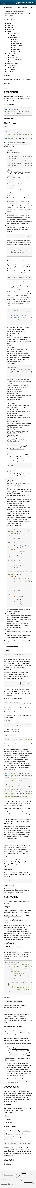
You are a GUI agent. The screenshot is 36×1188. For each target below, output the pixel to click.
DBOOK (24, 1173)
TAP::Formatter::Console (14, 415)
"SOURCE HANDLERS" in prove (15, 1019)
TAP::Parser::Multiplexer (14, 427)
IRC (9, 1184)
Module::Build (14, 57)
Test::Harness (8, 1164)
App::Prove (23, 1020)
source (14, 7)
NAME (9, 23)
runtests (15, 39)
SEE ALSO (10, 71)
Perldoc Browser (26, 2)
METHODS (10, 31)
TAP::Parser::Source (13, 389)
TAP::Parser (27, 405)
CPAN (18, 7)
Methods (12, 67)
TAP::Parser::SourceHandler (15, 353)
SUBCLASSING (12, 65)
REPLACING (11, 69)
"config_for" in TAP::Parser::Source (18, 360)
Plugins (12, 55)
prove (11, 61)
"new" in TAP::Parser (21, 387)
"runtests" (8, 1119)
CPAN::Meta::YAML (13, 505)
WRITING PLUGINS (13, 63)
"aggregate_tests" (15, 1075)
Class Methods (14, 33)
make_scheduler (18, 45)
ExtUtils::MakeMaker (16, 59)
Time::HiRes (14, 174)
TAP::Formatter (8, 925)
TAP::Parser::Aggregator (14, 399)
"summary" (9, 1122)
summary (15, 41)
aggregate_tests (17, 43)
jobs (14, 47)
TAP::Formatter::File (13, 417)
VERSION (10, 25)
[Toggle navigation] (3, 3)
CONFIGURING (11, 53)
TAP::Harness (8, 8)
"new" (5, 922)
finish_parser (16, 51)
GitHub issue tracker (8, 1175)
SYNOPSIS (10, 29)
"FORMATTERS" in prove (11, 1018)
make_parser (17, 49)
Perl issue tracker (28, 1182)
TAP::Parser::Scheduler (14, 441)
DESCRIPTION (11, 27)
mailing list (4, 1184)
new (14, 35)
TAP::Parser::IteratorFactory (15, 391)
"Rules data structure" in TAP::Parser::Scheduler (14, 524)
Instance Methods (15, 37)
